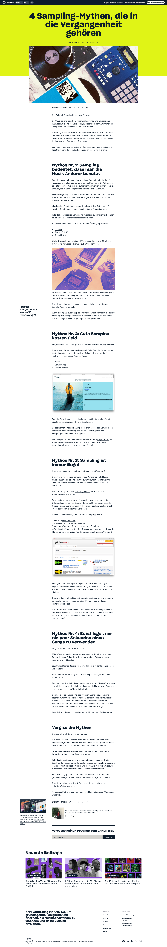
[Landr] (29, 941)
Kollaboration (140, 2)
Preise (105, 931)
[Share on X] (78, 107)
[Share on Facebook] (74, 107)
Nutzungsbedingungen (86, 941)
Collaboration (107, 925)
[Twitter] (136, 941)
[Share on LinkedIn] (82, 107)
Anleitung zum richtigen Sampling (66, 316)
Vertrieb (105, 918)
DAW (84, 127)
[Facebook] (132, 941)
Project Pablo (103, 439)
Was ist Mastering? (128, 915)
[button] (26, 2)
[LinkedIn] (128, 941)
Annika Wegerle (74, 42)
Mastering (106, 915)
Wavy (57, 362)
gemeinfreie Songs (65, 583)
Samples (113, 2)
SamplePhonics (61, 368)
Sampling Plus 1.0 (82, 491)
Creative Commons (84, 471)
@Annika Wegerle (70, 816)
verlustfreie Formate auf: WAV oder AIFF (80, 244)
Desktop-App (107, 928)
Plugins (106, 2)
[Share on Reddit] (87, 107)
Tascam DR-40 (61, 232)
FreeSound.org (68, 520)
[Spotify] (123, 941)
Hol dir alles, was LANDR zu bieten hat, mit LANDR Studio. (33, 822)
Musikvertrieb (130, 2)
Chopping (90, 445)
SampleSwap (60, 365)
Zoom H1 (58, 229)
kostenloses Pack (60, 445)
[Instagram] (140, 941)
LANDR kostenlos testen (155, 2)
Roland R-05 (60, 235)
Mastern (120, 2)
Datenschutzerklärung (69, 941)
